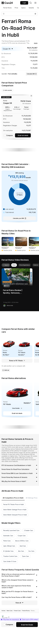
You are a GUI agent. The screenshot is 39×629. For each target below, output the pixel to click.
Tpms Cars (25, 556)
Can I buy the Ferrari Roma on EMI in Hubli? (17, 597)
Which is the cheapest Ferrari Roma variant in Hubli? (17, 581)
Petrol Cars (7, 541)
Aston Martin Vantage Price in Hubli (14, 509)
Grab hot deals (23, 135)
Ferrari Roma (7, 8)
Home (4, 610)
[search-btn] (31, 3)
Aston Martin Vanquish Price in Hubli (15, 515)
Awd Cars (23, 546)
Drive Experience (24, 265)
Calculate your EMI (18, 218)
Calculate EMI (31, 74)
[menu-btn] (35, 3)
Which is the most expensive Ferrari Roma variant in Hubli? (16, 586)
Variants (31, 8)
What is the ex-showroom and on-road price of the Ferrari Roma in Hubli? (18, 575)
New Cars (10, 610)
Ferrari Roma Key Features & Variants (14, 477)
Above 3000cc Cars (21, 541)
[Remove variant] (31, 96)
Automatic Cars (8, 535)
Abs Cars (21, 551)
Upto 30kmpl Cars (9, 546)
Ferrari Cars (17, 610)
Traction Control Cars (10, 556)
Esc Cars (31, 551)
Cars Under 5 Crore (9, 561)
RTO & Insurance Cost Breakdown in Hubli (16, 465)
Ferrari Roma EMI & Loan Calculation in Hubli (17, 473)
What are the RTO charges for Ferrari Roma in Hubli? (17, 592)
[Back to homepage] (7, 3)
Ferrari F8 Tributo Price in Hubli (13, 504)
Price (16, 8)
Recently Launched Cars (11, 530)
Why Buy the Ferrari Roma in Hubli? (14, 481)
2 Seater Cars (28, 530)
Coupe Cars (22, 535)
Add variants (8, 90)
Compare (9, 135)
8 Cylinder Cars (8, 551)
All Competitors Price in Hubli (13, 498)
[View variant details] (17, 116)
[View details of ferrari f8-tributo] (17, 399)
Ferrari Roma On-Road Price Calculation (15, 469)
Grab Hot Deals (27, 625)
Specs (23, 8)
